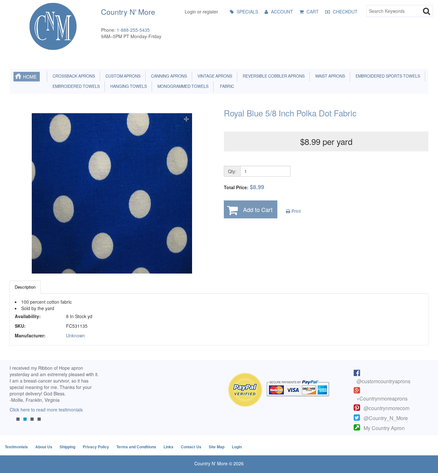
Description (25, 287)
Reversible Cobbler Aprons (273, 76)
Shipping (67, 447)
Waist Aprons (329, 76)
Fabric (225, 86)
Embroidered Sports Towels (387, 76)
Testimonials (16, 447)
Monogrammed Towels (182, 86)
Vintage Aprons (214, 76)
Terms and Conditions (136, 447)
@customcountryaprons (383, 381)
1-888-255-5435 (133, 30)
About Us (43, 447)
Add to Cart (258, 209)
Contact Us (191, 447)
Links (168, 447)
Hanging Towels (127, 86)
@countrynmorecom (386, 408)
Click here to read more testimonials (46, 409)
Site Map (216, 447)
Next (92, 398)
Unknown (75, 335)
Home (30, 76)
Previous (17, 398)
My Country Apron (384, 428)
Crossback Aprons (73, 76)
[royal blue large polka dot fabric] (112, 193)
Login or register (201, 11)
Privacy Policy (96, 447)
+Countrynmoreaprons (382, 398)
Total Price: (244, 187)
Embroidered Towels (75, 86)
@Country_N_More (386, 418)
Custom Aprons (122, 76)
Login (237, 447)
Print (295, 211)
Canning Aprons (168, 76)
